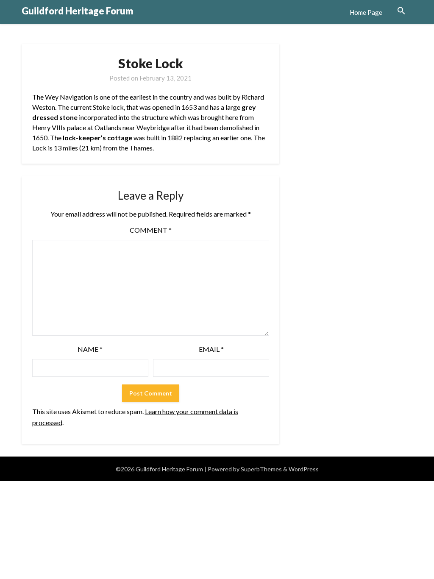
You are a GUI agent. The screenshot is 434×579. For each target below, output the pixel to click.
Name (90, 349)
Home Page (366, 12)
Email (211, 349)
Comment (151, 230)
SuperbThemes (261, 469)
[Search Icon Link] (401, 11)
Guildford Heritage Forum (78, 11)
